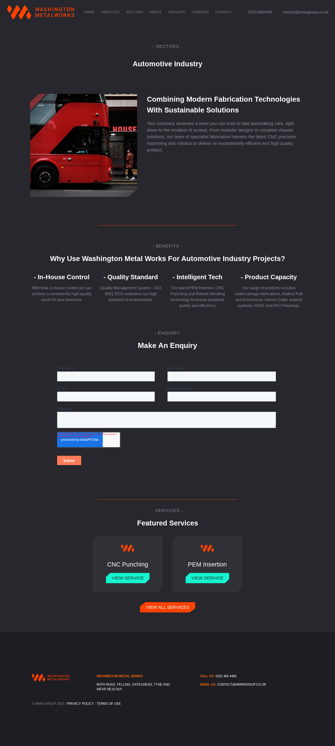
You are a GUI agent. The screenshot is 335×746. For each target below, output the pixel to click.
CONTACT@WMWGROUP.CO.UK (241, 684)
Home (89, 12)
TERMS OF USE (109, 703)
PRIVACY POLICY (81, 703)
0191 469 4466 (226, 676)
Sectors (134, 12)
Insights (176, 12)
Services (110, 12)
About (156, 12)
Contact (223, 12)
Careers (200, 12)
